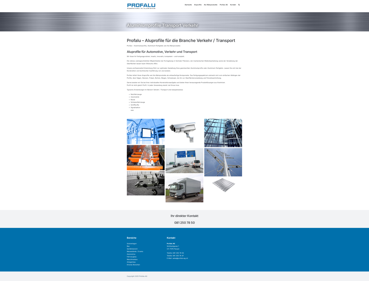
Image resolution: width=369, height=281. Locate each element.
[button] (239, 4)
